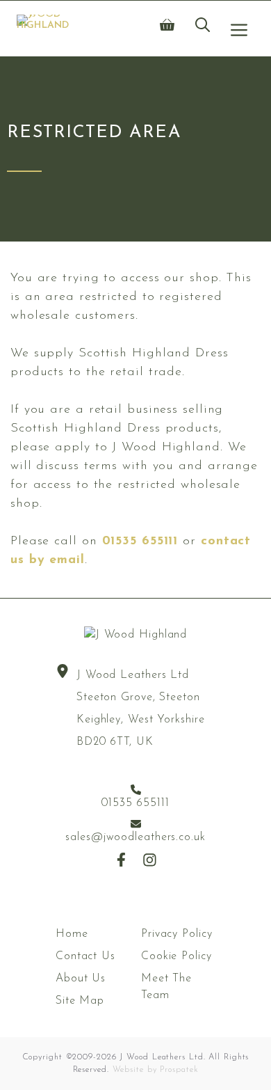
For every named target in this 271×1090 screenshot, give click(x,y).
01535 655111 (140, 541)
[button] (202, 28)
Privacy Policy (177, 934)
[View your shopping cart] (167, 28)
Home (72, 934)
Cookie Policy (176, 956)
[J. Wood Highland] (43, 28)
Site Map (80, 1000)
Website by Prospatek (156, 1070)
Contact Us (85, 956)
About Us (81, 978)
